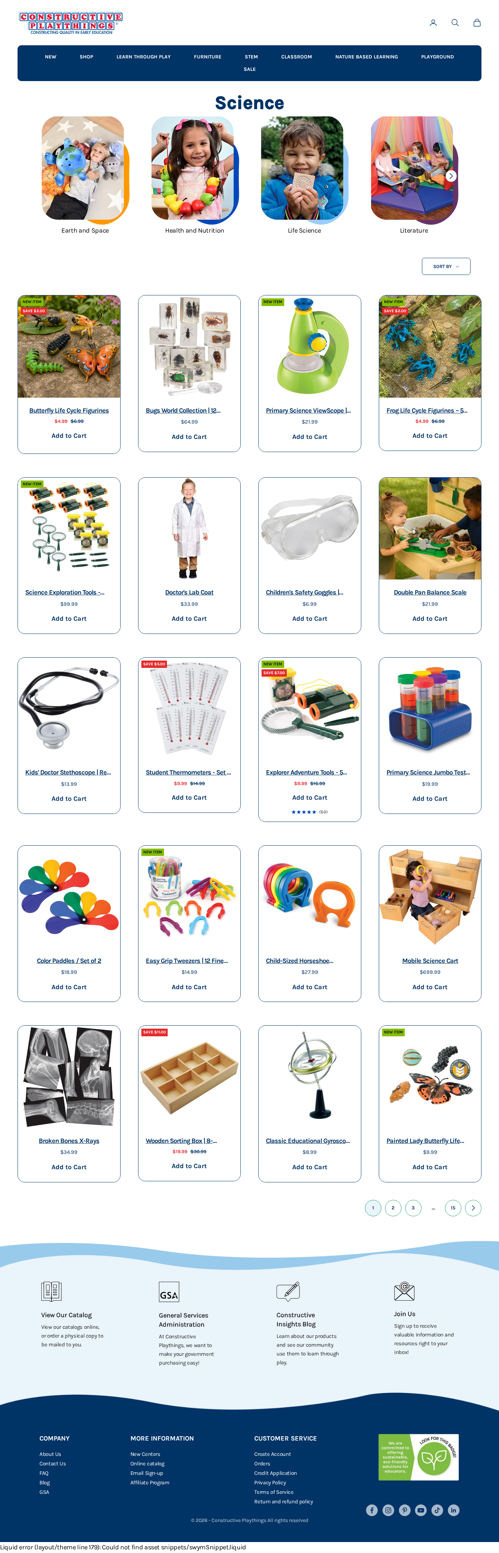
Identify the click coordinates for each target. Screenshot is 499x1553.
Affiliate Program (149, 1482)
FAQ (44, 1473)
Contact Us (52, 1463)
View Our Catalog (66, 1315)
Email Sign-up (146, 1473)
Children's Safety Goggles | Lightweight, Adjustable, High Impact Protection (307, 593)
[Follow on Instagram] (388, 1510)
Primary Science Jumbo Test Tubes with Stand (426, 773)
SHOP (86, 57)
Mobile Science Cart (430, 961)
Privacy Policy (270, 1482)
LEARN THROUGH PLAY (144, 57)
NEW (50, 57)
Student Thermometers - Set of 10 (189, 773)
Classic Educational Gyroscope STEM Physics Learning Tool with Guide (309, 1142)
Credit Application (275, 1473)
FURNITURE (207, 57)
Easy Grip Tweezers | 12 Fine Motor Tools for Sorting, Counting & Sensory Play (185, 962)
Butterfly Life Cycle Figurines (69, 410)
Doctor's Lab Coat (189, 592)
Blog (44, 1482)
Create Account (272, 1454)
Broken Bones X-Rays (69, 1141)
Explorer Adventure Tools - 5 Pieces (304, 773)
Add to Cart (69, 435)
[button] (451, 176)
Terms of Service (273, 1492)
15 (453, 1207)
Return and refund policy (283, 1501)
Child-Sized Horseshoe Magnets (297, 962)
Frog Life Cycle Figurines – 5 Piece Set (424, 411)
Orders (262, 1463)
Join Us (404, 1314)
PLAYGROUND (437, 57)
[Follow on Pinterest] (405, 1510)
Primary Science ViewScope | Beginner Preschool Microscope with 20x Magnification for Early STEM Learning (307, 411)
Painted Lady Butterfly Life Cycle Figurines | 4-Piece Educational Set (423, 1142)
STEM (251, 57)
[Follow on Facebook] (372, 1510)
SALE (250, 69)
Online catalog (147, 1463)
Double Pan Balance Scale (430, 592)
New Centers (145, 1454)
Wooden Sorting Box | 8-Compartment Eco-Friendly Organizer (183, 1142)
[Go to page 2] (473, 1208)
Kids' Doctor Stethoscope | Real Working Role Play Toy (68, 773)
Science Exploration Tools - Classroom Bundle (62, 593)
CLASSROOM (296, 57)
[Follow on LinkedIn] (454, 1510)
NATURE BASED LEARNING (366, 57)
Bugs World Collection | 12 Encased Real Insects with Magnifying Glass (183, 411)
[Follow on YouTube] (421, 1510)
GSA (44, 1492)
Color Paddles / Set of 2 (69, 961)
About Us (50, 1454)
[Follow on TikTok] (437, 1510)
